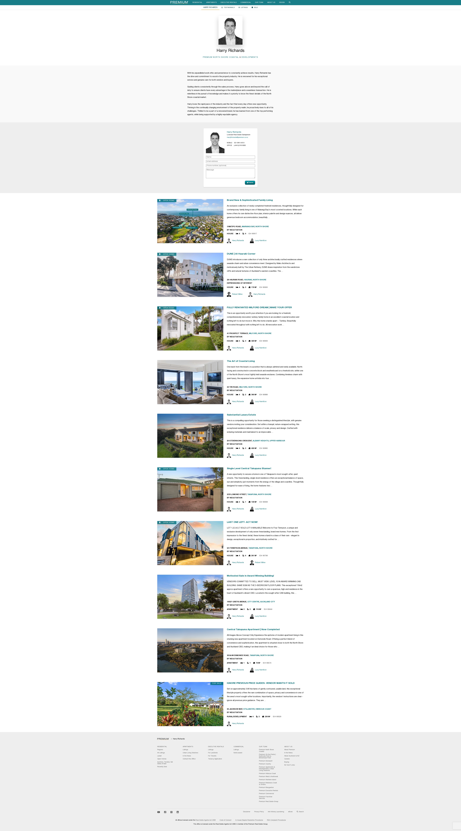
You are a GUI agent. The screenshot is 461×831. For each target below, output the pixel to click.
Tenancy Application (215, 759)
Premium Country (265, 764)
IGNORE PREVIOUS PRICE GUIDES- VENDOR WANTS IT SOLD (261, 683)
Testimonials (229, 7)
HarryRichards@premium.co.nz (237, 137)
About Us (271, 2)
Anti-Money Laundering (276, 812)
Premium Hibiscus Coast (267, 773)
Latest (159, 756)
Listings (244, 7)
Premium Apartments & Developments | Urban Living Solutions (267, 768)
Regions (160, 749)
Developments (250, 57)
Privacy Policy (259, 812)
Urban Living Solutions (190, 753)
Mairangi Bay (248, 226)
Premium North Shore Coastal (221, 57)
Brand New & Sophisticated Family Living (250, 200)
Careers (287, 759)
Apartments (211, 2)
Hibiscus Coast (263, 709)
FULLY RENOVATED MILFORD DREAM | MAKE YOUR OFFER (259, 307)
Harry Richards (234, 132)
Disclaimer (246, 812)
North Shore (262, 226)
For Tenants (212, 756)
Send (251, 182)
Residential (197, 2)
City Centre (253, 602)
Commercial (245, 2)
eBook (282, 2)
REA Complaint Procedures (276, 820)
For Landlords (213, 753)
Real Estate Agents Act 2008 (205, 820)
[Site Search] (290, 2)
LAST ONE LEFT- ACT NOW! (242, 522)
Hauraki (248, 280)
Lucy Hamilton (261, 240)
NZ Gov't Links (289, 765)
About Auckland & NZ (291, 756)
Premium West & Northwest (268, 776)
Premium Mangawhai (266, 787)
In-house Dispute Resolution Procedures (249, 820)
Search (301, 812)
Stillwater (249, 709)
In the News (187, 756)
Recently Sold (162, 766)
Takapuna (252, 494)
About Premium (289, 749)
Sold (256, 7)
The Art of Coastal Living (241, 361)
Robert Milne (237, 294)
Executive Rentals (229, 2)
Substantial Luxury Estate (241, 415)
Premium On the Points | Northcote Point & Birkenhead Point (267, 756)
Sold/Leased (238, 753)
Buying (286, 762)
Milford (253, 333)
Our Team (259, 2)
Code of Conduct (225, 820)
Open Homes (161, 759)
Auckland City (267, 602)
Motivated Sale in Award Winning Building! (250, 576)
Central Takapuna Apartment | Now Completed (253, 629)
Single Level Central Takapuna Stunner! (249, 468)
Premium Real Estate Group (268, 801)
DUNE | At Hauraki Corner (241, 254)
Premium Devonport (265, 761)
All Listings (161, 753)
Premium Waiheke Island (267, 779)
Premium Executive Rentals (268, 790)
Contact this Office (189, 759)
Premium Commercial (266, 793)
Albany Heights (261, 441)
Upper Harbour (277, 441)
